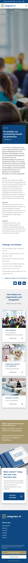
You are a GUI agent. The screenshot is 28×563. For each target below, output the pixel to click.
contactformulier (16, 431)
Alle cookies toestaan (14, 552)
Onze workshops (10, 330)
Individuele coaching (11, 398)
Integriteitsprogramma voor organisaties (12, 365)
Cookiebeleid (10, 560)
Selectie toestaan (14, 557)
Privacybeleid (16, 560)
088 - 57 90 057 (17, 1)
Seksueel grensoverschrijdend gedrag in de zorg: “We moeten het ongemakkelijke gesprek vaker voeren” (13, 266)
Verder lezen (12, 338)
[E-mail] (15, 283)
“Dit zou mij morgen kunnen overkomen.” (12, 249)
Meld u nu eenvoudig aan (11, 439)
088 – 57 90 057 (9, 428)
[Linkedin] (24, 283)
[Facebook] (19, 283)
